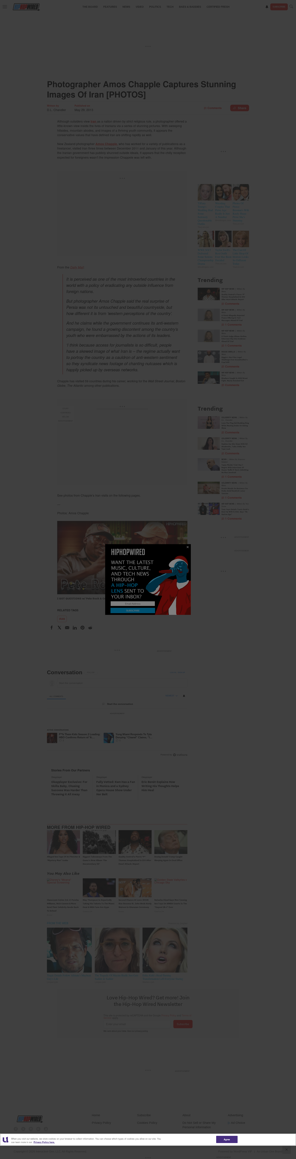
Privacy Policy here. (44, 1142)
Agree (227, 1139)
